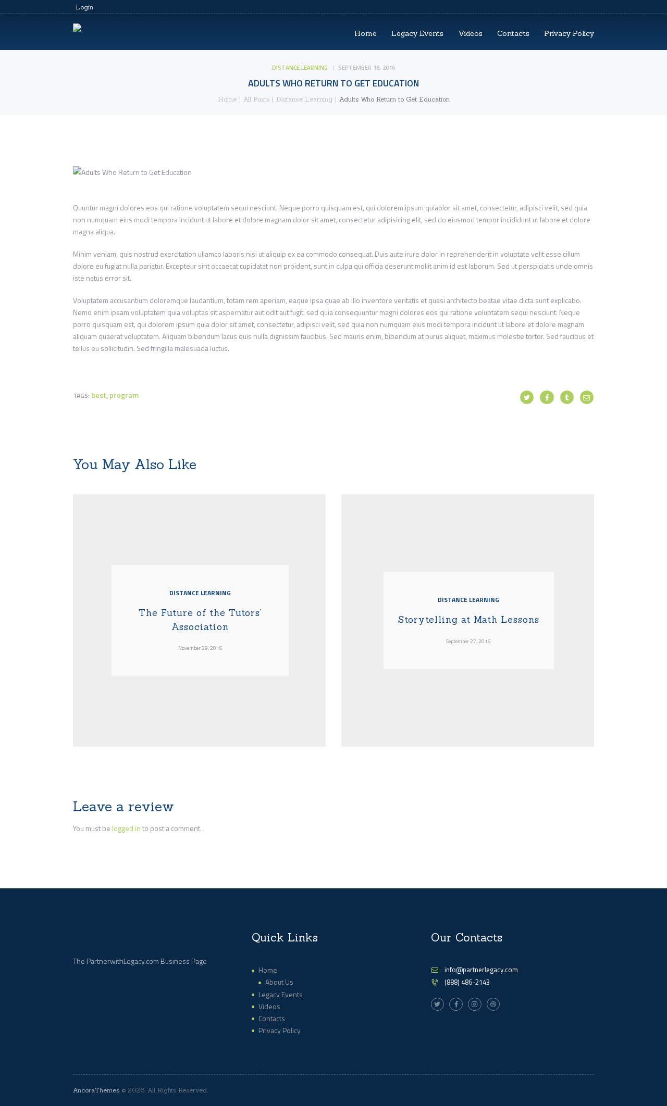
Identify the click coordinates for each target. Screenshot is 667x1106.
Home (227, 99)
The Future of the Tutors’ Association (200, 619)
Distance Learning (300, 67)
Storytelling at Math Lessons (468, 619)
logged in (126, 828)
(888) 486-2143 (467, 982)
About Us (279, 981)
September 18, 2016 (366, 67)
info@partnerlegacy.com (481, 969)
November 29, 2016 (200, 648)
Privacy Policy (279, 1030)
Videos (269, 1006)
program (124, 394)
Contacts (271, 1018)
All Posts (256, 99)
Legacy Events (280, 994)
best (98, 394)
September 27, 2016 (468, 641)
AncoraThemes (96, 1090)
